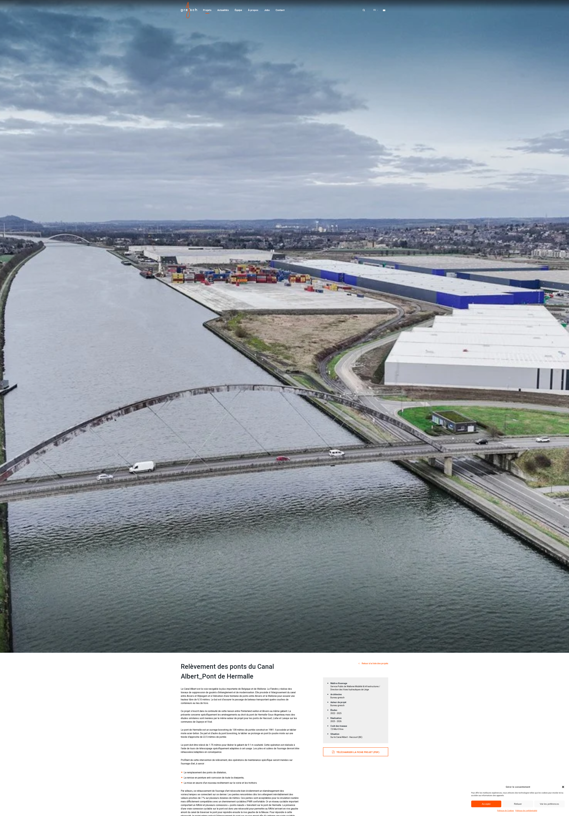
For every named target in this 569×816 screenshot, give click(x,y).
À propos (253, 10)
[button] (563, 786)
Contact (280, 10)
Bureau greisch (189, 10)
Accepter (486, 804)
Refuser (518, 804)
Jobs (267, 10)
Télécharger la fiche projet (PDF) (357, 752)
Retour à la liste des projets (374, 663)
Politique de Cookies (505, 811)
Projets (207, 10)
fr (374, 10)
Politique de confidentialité (526, 811)
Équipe (238, 10)
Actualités (223, 10)
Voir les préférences (549, 804)
